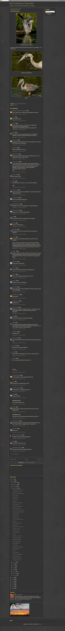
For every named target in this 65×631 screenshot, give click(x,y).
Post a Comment (15, 453)
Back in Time (15, 495)
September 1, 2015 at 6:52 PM (18, 355)
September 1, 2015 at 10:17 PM (19, 397)
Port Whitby (15, 545)
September (15, 488)
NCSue (13, 123)
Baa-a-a (14, 550)
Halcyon (14, 280)
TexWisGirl (14, 331)
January (15, 575)
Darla (13, 181)
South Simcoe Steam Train (18, 510)
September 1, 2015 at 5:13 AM (18, 114)
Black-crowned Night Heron (18, 493)
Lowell (13, 237)
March (14, 571)
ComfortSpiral (15, 370)
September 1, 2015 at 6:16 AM (18, 144)
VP (13, 216)
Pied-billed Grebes (16, 508)
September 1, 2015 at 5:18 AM (18, 120)
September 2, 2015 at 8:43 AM (18, 432)
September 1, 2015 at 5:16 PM (18, 342)
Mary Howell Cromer (17, 434)
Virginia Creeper (16, 532)
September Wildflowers (17, 506)
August (14, 562)
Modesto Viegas (16, 294)
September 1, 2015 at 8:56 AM (18, 187)
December (15, 482)
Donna (13, 223)
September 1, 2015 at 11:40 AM (19, 234)
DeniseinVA (15, 189)
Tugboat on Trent (16, 528)
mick (13, 316)
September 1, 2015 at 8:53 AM (18, 178)
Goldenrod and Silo (17, 537)
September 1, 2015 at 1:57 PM (18, 291)
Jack (13, 441)
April (14, 569)
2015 (13, 481)
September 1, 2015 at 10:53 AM (19, 213)
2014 (13, 577)
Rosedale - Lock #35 (17, 535)
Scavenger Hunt (16, 513)
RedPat (14, 274)
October (15, 486)
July (14, 564)
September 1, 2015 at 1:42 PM (18, 284)
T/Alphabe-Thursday (17, 491)
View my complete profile (15, 600)
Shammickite (15, 154)
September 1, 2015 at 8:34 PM (18, 378)
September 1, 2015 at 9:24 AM (18, 201)
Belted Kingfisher (16, 543)
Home (26, 459)
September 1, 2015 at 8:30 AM (18, 171)
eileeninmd (14, 140)
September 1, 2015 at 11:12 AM (19, 220)
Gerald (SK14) (15, 197)
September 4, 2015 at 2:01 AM (18, 451)
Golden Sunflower (16, 556)
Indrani (14, 406)
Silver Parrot (15, 307)
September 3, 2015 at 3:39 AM (18, 438)
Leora (13, 351)
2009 (13, 586)
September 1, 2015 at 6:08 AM (18, 137)
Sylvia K (14, 251)
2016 (13, 479)
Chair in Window (16, 548)
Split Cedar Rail (16, 504)
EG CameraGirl (19, 594)
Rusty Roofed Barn (17, 541)
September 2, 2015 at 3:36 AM (18, 418)
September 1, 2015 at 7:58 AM (18, 158)
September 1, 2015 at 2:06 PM (18, 298)
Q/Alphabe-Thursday (17, 539)
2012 (13, 581)
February (15, 573)
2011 (13, 583)
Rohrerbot (14, 286)
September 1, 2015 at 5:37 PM (18, 349)
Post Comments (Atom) (29, 462)
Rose (13, 394)
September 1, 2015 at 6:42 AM (18, 151)
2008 (13, 588)
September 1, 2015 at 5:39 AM (18, 129)
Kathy (13, 322)
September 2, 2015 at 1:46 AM (18, 404)
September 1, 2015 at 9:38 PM (18, 391)
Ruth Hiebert (15, 337)
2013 (13, 579)
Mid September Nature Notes (19, 511)
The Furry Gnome (16, 387)
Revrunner (14, 147)
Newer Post (13, 459)
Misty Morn (15, 500)
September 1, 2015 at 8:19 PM (18, 372)
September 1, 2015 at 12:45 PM (19, 277)
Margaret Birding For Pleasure (19, 110)
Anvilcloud (14, 174)
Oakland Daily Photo (17, 447)
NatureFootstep (15, 420)
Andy (13, 132)
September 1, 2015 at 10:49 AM (19, 207)
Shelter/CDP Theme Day (18, 489)
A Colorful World (16, 375)
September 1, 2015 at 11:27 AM (19, 226)
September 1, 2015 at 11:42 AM (19, 248)
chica (13, 117)
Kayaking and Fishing (17, 502)
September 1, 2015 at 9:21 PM (18, 385)
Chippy (14, 534)
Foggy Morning (16, 497)
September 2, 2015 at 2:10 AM (18, 411)
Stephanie (14, 229)
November (15, 484)
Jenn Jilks (14, 428)
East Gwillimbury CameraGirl (21, 3)
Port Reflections (16, 552)
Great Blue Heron (16, 559)
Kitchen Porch (16, 515)
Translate (49, 14)
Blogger (39, 624)
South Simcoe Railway (17, 554)
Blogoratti (14, 261)
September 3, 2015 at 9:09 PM (18, 444)
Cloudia (14, 358)
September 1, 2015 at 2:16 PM (18, 313)
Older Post (39, 459)
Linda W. (14, 345)
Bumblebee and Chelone (18, 547)
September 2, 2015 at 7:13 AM (18, 425)
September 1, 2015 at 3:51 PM (18, 319)
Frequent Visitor (16, 517)
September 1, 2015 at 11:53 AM (19, 258)
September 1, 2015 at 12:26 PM (19, 271)
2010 (13, 584)
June (14, 565)
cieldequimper (15, 300)
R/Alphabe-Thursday (17, 523)
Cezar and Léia (15, 161)
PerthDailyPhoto (16, 203)
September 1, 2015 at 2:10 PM (18, 304)
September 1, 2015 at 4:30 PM (18, 328)
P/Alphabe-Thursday (17, 558)
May (14, 567)
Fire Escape (15, 499)
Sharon (14, 267)
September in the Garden (18, 526)
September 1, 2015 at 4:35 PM (18, 335)
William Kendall (16, 210)
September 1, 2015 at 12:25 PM (19, 265)
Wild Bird (15, 105)
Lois (13, 381)
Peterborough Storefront (18, 519)
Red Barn (15, 521)
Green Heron (15, 524)
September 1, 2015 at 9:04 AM (18, 194)
